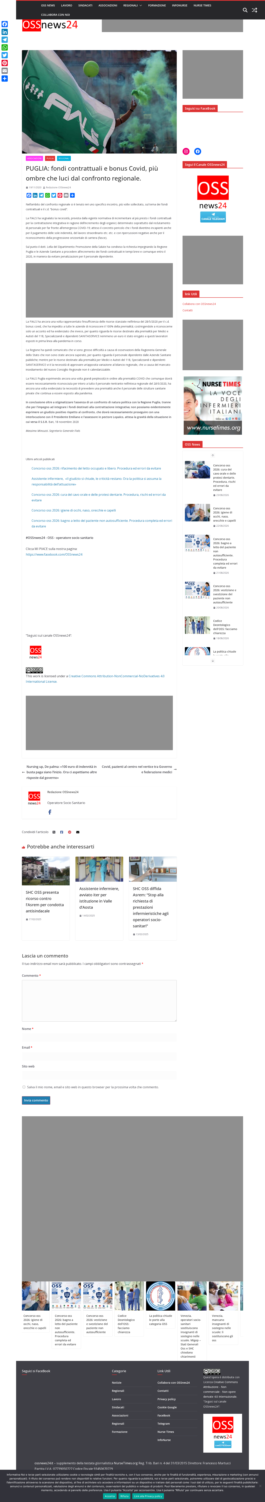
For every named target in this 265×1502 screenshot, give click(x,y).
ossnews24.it (44, 1463)
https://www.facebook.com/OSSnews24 (54, 554)
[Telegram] (5, 40)
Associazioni (108, 5)
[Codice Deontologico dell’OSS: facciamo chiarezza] (197, 582)
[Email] (5, 71)
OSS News (48, 5)
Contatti (188, 310)
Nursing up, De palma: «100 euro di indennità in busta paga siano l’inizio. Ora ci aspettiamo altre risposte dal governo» (62, 772)
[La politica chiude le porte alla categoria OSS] (197, 613)
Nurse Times (202, 5)
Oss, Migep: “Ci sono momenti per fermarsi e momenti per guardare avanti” (225, 1324)
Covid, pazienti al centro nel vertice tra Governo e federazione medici (137, 769)
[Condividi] (5, 78)
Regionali (130, 5)
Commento (31, 975)
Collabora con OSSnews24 (199, 304)
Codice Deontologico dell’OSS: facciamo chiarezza (225, 584)
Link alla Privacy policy (148, 1496)
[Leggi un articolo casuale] (254, 10)
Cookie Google (167, 1407)
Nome (28, 1029)
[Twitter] (5, 55)
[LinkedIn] (5, 32)
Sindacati (85, 5)
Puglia (50, 158)
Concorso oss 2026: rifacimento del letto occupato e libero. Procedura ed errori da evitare (96, 468)
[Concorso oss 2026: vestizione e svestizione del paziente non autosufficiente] (197, 547)
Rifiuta (124, 1496)
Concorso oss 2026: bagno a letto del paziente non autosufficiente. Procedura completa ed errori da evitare (225, 510)
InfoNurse (179, 5)
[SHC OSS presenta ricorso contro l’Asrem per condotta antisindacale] (46, 859)
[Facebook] (5, 24)
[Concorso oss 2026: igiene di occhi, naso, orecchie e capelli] (197, 469)
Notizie (116, 1382)
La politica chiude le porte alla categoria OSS (224, 613)
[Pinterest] (5, 63)
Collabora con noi (55, 15)
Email (27, 1047)
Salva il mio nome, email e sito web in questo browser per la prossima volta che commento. (93, 1087)
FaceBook (164, 1415)
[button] (140, 5)
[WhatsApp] (5, 47)
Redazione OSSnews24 (58, 187)
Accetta (110, 1496)
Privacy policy (167, 1399)
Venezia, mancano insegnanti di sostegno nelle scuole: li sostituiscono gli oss (193, 1328)
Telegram (164, 1423)
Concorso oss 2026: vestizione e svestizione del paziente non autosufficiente (224, 551)
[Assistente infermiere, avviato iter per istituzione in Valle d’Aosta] (99, 859)
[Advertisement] (172, 23)
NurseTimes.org (126, 1463)
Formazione (157, 5)
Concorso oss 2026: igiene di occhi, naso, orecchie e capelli (74, 510)
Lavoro (66, 5)
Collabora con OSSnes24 (174, 1382)
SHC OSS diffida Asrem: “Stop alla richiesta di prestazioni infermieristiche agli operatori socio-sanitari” (151, 907)
